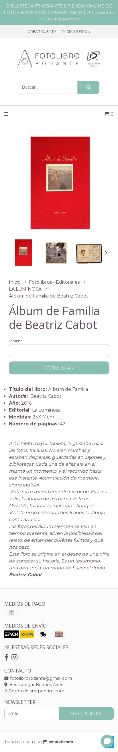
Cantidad (16, 341)
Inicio (15, 282)
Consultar (59, 368)
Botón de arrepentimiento (35, 691)
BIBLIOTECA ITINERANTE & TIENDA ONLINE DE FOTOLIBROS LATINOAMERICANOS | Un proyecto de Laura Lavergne (59, 12)
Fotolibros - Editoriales (55, 282)
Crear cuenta (42, 31)
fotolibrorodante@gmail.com (40, 678)
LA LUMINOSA (26, 289)
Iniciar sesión (76, 31)
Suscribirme (86, 713)
